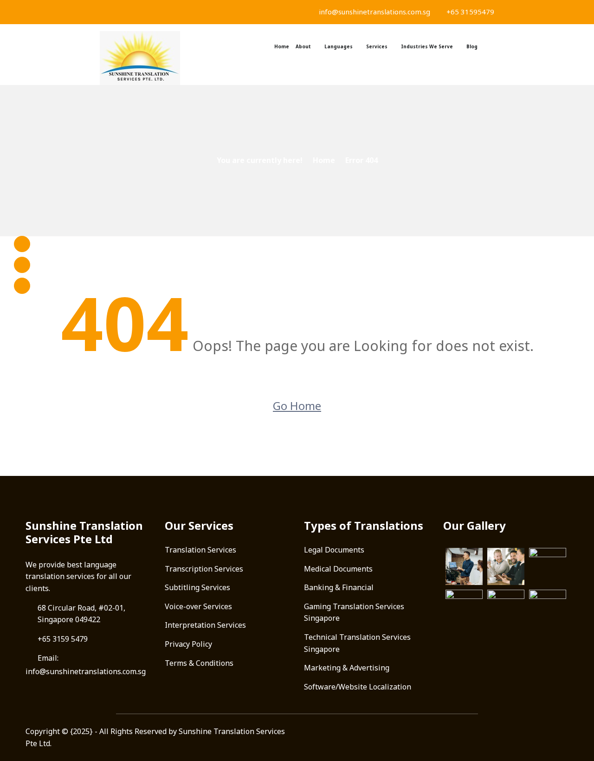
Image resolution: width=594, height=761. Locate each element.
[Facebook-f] (22, 244)
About (303, 46)
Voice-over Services (198, 606)
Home (281, 46)
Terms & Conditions (199, 663)
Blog (472, 46)
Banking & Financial (339, 587)
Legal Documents (334, 550)
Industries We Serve (427, 46)
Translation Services (200, 550)
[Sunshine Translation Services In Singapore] (144, 58)
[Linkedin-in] (22, 286)
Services (376, 46)
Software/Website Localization (357, 687)
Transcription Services (204, 569)
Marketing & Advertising (346, 668)
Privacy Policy (188, 644)
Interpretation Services (205, 625)
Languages (338, 46)
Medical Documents (338, 569)
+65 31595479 (469, 11)
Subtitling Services (197, 587)
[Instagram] (22, 265)
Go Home (297, 405)
